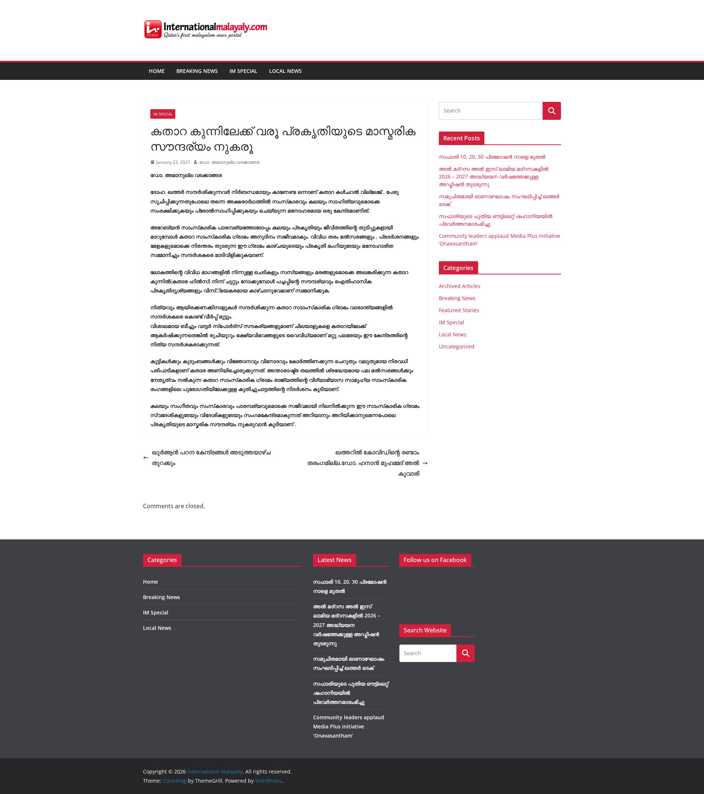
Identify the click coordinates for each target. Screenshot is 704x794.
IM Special (243, 70)
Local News (285, 70)
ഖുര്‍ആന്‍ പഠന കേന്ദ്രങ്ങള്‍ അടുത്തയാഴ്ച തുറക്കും (211, 457)
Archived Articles (459, 285)
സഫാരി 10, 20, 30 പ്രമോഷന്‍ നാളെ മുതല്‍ (492, 156)
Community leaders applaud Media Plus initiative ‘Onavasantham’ (348, 726)
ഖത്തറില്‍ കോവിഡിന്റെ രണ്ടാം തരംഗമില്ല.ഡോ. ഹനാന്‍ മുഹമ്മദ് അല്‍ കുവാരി (363, 462)
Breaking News (197, 70)
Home (157, 70)
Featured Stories (459, 310)
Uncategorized (456, 346)
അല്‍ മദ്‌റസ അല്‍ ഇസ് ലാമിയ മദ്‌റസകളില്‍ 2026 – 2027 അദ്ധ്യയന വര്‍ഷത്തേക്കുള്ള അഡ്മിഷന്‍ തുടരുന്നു (494, 176)
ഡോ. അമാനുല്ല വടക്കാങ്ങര (229, 162)
